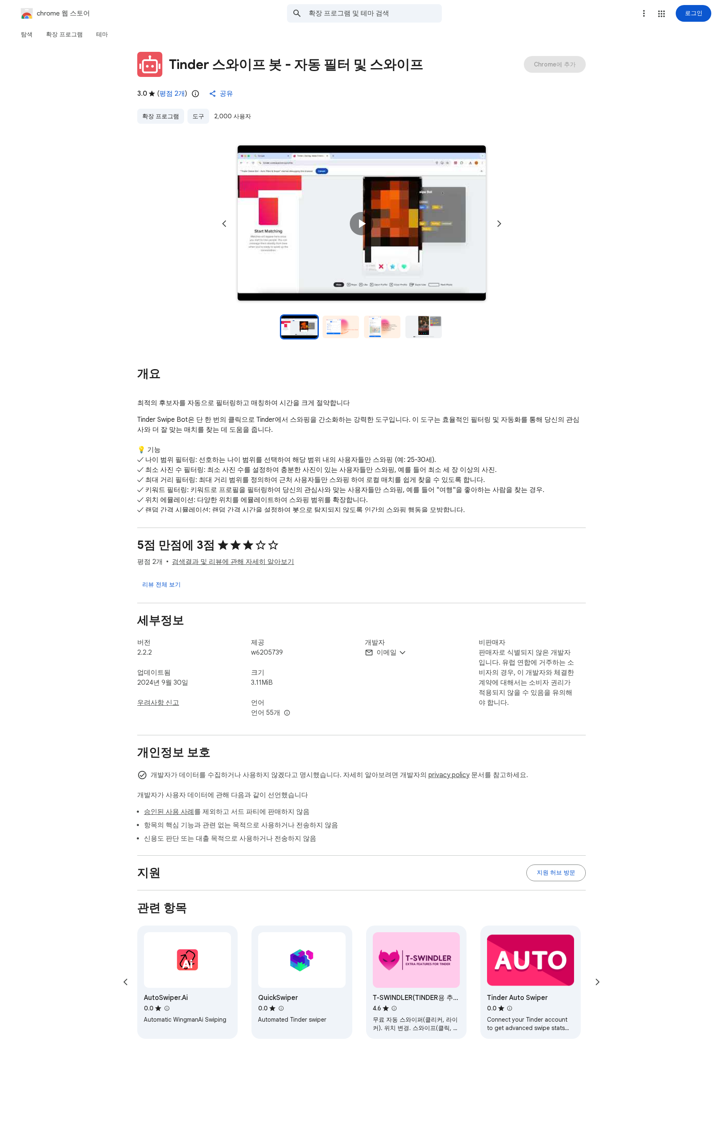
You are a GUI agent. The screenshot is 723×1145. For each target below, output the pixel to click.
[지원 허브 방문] (556, 873)
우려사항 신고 (158, 703)
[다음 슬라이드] (499, 223)
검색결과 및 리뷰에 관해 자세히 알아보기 (233, 562)
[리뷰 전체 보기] (161, 584)
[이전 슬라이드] (224, 223)
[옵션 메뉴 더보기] (644, 13)
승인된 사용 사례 (169, 812)
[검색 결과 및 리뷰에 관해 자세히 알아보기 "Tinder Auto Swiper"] (510, 1008)
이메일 (387, 652)
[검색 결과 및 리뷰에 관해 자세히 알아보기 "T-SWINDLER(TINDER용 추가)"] (394, 1008)
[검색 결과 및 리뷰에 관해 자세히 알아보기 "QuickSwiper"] (281, 1008)
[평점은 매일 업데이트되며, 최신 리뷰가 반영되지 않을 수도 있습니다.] (195, 93)
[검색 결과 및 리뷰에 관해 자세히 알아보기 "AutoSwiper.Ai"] (166, 1008)
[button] (661, 13)
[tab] (26, 34)
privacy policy (448, 775)
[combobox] (375, 13)
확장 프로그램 (160, 116)
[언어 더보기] (287, 713)
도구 (198, 116)
